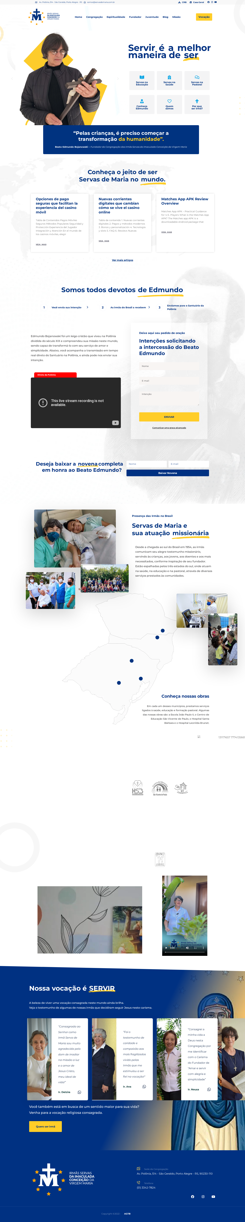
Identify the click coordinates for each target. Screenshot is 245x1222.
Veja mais (41, 244)
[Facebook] (208, 2)
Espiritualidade (116, 16)
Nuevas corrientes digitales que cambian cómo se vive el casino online (119, 205)
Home (78, 16)
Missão (176, 16)
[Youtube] (216, 2)
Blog (165, 16)
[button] (12, 78)
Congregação (94, 16)
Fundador (135, 16)
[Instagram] (212, 2)
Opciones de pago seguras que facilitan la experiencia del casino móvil (57, 205)
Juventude (152, 16)
